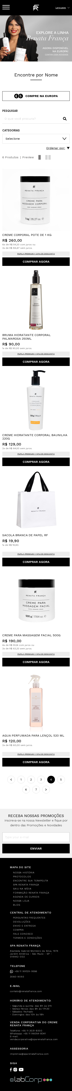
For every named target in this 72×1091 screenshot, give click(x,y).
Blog (16, 904)
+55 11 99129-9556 (26, 971)
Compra (18, 929)
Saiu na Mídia (22, 888)
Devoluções (21, 921)
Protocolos (22, 876)
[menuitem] (37, 872)
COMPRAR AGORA (36, 261)
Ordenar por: (55, 148)
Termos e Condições (27, 938)
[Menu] (6, 7)
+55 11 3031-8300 (32, 1030)
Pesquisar (10, 110)
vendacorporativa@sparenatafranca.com (34, 1039)
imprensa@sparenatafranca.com (29, 1054)
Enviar (36, 848)
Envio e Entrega (24, 925)
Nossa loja (21, 900)
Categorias (11, 130)
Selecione (13, 138)
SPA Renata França (26, 884)
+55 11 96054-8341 (34, 1033)
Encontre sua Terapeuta (30, 880)
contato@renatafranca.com (26, 991)
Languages (60, 8)
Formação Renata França (31, 892)
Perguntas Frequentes (29, 917)
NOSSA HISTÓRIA (24, 872)
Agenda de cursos (26, 896)
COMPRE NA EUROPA (41, 96)
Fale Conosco (23, 934)
